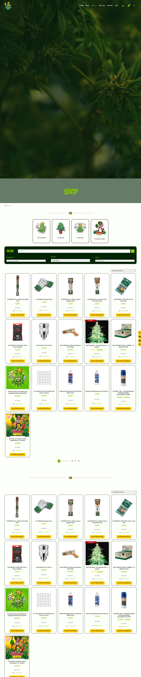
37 (75, 461)
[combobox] (74, 251)
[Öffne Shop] (95, 5)
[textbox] (26, 261)
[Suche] (133, 251)
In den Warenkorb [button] (18, 315)
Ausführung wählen (123, 361)
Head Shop (80, 238)
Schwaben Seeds (99, 239)
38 (78, 461)
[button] (134, 5)
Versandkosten (19, 310)
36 (72, 461)
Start (5, 206)
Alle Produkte (41, 238)
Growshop (61, 238)
